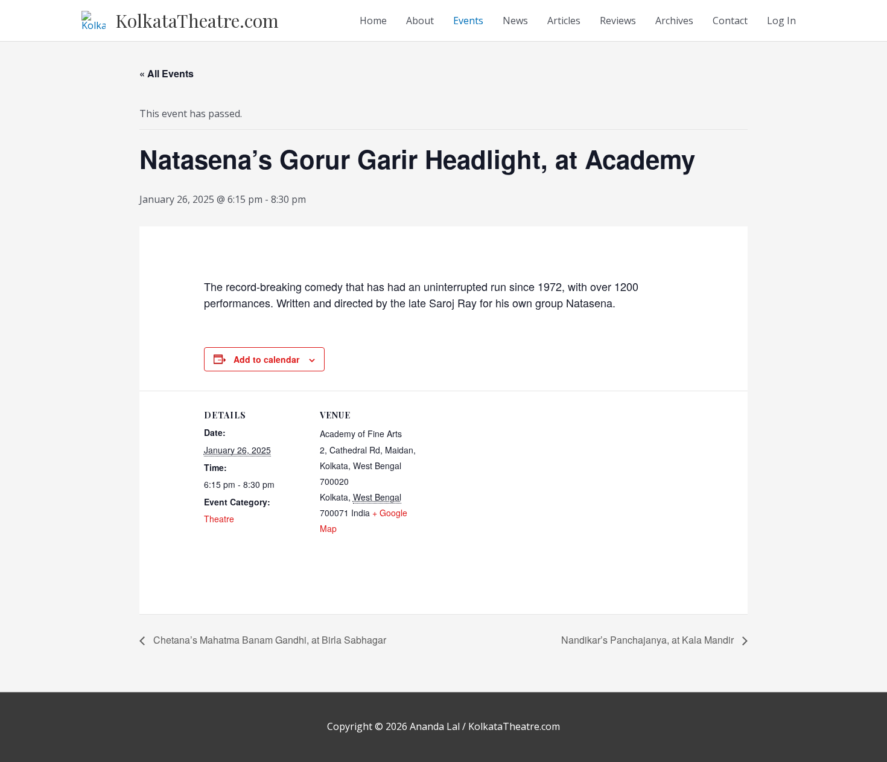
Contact (730, 20)
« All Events (166, 73)
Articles (563, 20)
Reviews (618, 20)
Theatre (219, 519)
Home (373, 20)
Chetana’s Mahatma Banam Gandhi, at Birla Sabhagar (268, 640)
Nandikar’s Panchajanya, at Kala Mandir (648, 640)
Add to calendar (266, 359)
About (420, 20)
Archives (674, 20)
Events (468, 20)
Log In (781, 20)
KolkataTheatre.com (197, 20)
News (515, 20)
